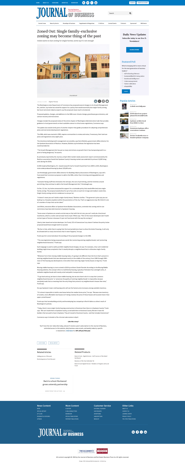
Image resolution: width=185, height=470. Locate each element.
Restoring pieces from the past (46, 359)
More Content (72, 405)
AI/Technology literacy (131, 73)
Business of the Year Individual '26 (84, 361)
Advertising (97, 414)
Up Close (39, 414)
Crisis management (130, 81)
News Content (44, 405)
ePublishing (103, 461)
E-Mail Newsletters (71, 411)
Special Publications (72, 416)
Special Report (54, 343)
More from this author (53, 391)
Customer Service (102, 405)
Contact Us (125, 411)
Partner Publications (72, 419)
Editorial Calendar (100, 408)
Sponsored (133, 23)
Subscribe (55, 3)
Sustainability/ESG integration (134, 76)
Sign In (132, 3)
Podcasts (123, 23)
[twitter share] (99, 101)
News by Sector (54, 23)
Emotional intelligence (131, 79)
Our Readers (98, 411)
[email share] (107, 101)
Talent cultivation (130, 84)
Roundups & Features (69, 23)
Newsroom (74, 3)
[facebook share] (103, 101)
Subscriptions (98, 416)
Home (38, 3)
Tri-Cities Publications (129, 419)
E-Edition (101, 23)
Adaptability (128, 86)
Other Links (127, 405)
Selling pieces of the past (44, 356)
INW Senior (144, 23)
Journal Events (112, 23)
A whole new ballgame (138, 106)
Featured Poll (128, 62)
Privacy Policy (126, 416)
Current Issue (42, 23)
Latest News (41, 343)
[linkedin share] (95, 101)
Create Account (142, 3)
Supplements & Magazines (86, 23)
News (38, 408)
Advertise (65, 3)
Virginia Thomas (53, 102)
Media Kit (96, 419)
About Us (46, 3)
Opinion (39, 419)
